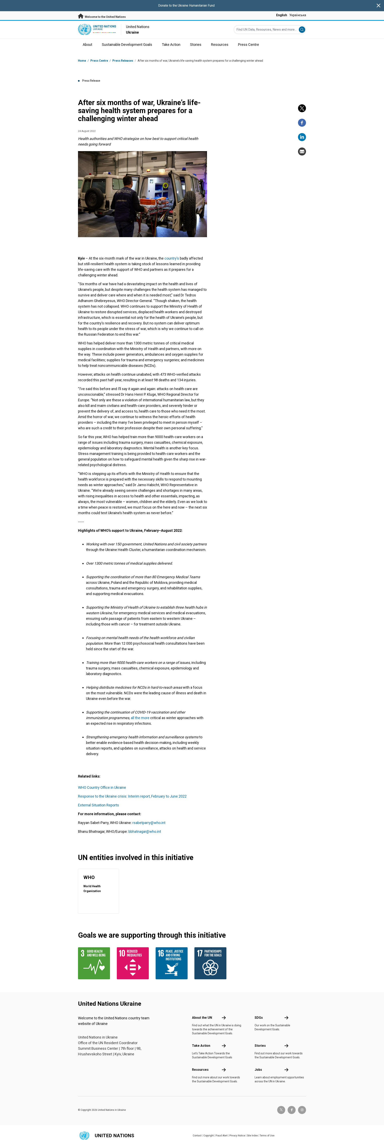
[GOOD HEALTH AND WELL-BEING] (95, 963)
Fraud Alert (222, 1135)
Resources (200, 1070)
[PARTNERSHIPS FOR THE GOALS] (211, 963)
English (281, 15)
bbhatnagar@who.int (144, 831)
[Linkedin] (302, 137)
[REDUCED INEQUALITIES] (134, 963)
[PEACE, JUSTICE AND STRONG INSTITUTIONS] (173, 963)
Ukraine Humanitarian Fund (196, 5)
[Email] (302, 152)
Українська (297, 15)
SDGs (259, 1018)
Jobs (258, 1070)
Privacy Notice (237, 1135)
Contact (197, 1135)
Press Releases (122, 60)
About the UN (202, 1018)
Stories (260, 1046)
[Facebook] (302, 123)
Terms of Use (267, 1135)
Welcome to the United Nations (105, 16)
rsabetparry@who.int (148, 823)
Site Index (252, 1135)
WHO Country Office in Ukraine (102, 787)
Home (82, 60)
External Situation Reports (98, 805)
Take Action (201, 1046)
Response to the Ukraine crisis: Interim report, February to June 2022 (132, 796)
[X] (302, 108)
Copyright (208, 1135)
